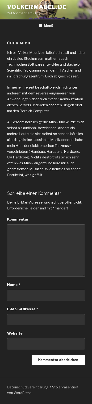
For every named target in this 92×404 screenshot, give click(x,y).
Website (15, 333)
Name (13, 285)
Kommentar (18, 219)
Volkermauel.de (37, 7)
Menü (48, 26)
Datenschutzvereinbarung (27, 387)
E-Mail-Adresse (22, 309)
